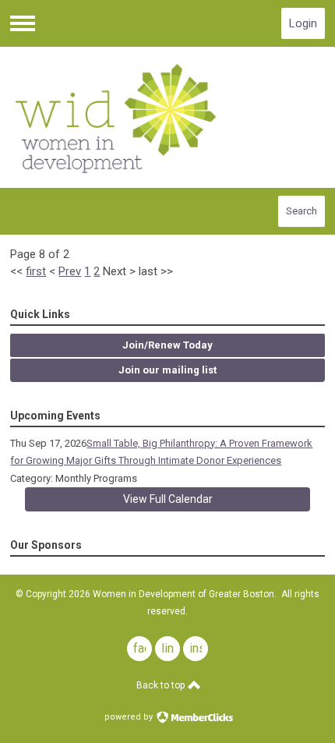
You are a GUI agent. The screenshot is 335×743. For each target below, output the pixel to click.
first (36, 271)
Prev (69, 271)
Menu (22, 23)
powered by (129, 717)
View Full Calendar (168, 499)
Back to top (161, 685)
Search (301, 211)
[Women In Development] (167, 118)
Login (303, 23)
